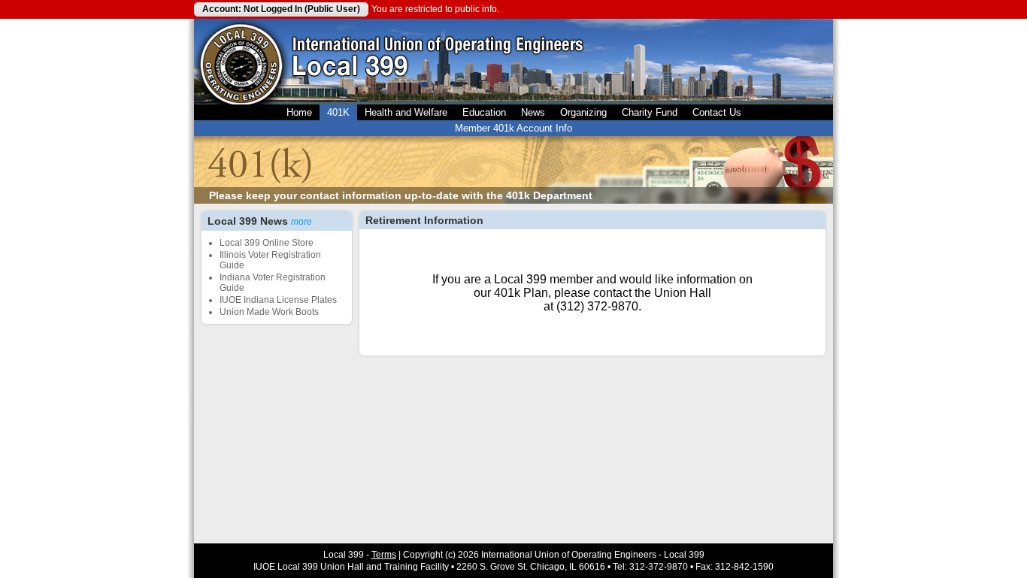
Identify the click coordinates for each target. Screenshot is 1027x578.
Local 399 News (260, 221)
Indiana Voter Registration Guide (273, 282)
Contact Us (716, 112)
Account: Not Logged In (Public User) (281, 9)
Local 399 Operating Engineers (241, 61)
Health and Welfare (406, 112)
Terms (383, 554)
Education (484, 112)
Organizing (583, 112)
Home (299, 112)
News (533, 112)
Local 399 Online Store (267, 243)
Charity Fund (649, 112)
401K (338, 112)
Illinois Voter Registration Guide (270, 260)
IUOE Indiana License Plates (278, 300)
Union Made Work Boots (269, 312)
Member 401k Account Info (513, 128)
